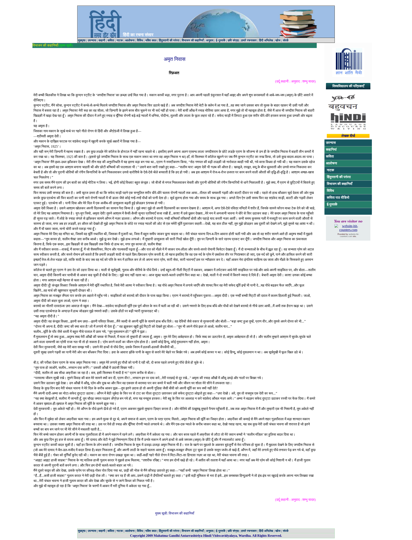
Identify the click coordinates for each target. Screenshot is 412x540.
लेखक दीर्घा (348, 136)
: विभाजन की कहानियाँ (180, 513)
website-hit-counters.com (349, 235)
